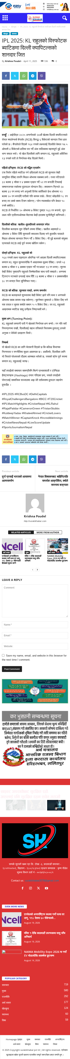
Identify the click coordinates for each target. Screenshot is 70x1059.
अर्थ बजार (6, 552)
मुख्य (27, 552)
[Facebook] (6, 76)
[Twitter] (15, 76)
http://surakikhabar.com (35, 521)
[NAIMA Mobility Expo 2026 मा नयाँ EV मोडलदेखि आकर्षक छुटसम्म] (57, 546)
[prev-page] (33, 570)
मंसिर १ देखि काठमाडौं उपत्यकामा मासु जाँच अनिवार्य (33, 558)
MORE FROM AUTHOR (48, 532)
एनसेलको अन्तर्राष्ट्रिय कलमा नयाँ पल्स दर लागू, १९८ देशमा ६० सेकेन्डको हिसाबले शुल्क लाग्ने (11, 559)
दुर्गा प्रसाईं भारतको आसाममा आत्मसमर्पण (16, 478)
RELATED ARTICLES (21, 532)
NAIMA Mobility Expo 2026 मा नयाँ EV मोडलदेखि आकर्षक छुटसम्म (57, 558)
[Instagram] (31, 888)
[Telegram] (33, 76)
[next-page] (37, 570)
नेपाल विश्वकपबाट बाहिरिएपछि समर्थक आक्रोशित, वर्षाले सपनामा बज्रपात (53, 480)
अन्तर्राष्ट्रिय (59, 1039)
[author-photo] (35, 503)
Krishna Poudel (13, 61)
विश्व (4, 1020)
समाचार (14, 33)
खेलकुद (13, 26)
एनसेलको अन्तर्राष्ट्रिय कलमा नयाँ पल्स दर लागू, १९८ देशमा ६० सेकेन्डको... (44, 916)
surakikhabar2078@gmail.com (42, 880)
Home (4, 26)
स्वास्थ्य (5, 1014)
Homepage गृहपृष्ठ (14, 1039)
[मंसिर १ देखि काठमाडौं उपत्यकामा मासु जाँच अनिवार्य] (35, 546)
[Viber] (42, 76)
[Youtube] (47, 888)
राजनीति (5, 996)
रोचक (55, 1044)
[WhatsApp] (24, 76)
